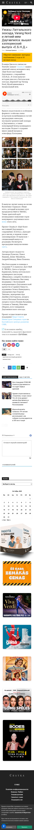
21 (26, 510)
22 (30, 510)
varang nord (10, 354)
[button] (3, 2)
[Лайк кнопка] (4, 349)
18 (13, 510)
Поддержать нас (17, 800)
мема (4, 221)
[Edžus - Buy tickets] (17, 637)
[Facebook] (10, 368)
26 (17, 513)
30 (4, 517)
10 (8, 506)
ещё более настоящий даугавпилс (12, 357)
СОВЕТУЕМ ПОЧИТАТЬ (10, 377)
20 (21, 510)
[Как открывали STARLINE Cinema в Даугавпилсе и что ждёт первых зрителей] (6, 384)
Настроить (4, 823)
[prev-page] (3, 425)
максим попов (6, 359)
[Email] (23, 368)
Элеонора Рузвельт (11, 50)
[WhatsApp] (18, 368)
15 (30, 506)
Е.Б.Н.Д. (18, 354)
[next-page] (6, 425)
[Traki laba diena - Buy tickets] (17, 700)
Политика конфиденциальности (17, 789)
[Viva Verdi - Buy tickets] (17, 605)
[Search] (31, 2)
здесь (4, 246)
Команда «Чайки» (17, 792)
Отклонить (8, 827)
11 (13, 506)
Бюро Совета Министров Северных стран (14, 318)
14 (26, 506)
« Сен (4, 520)
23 (4, 513)
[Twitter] (14, 368)
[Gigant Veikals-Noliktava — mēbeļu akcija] (17, 573)
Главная (4, 7)
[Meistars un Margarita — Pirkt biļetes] (17, 740)
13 (21, 506)
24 (8, 513)
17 (8, 510)
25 (13, 513)
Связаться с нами (17, 797)
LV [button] (26, 2)
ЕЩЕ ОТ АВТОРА (24, 377)
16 (4, 510)
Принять (24, 827)
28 (26, 513)
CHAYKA (4, 108)
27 (21, 513)
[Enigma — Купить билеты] (17, 669)
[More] (27, 368)
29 (30, 513)
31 (8, 517)
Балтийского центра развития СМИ (15, 323)
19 (17, 510)
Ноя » (9, 520)
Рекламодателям (17, 794)
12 (17, 506)
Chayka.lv (21, 66)
